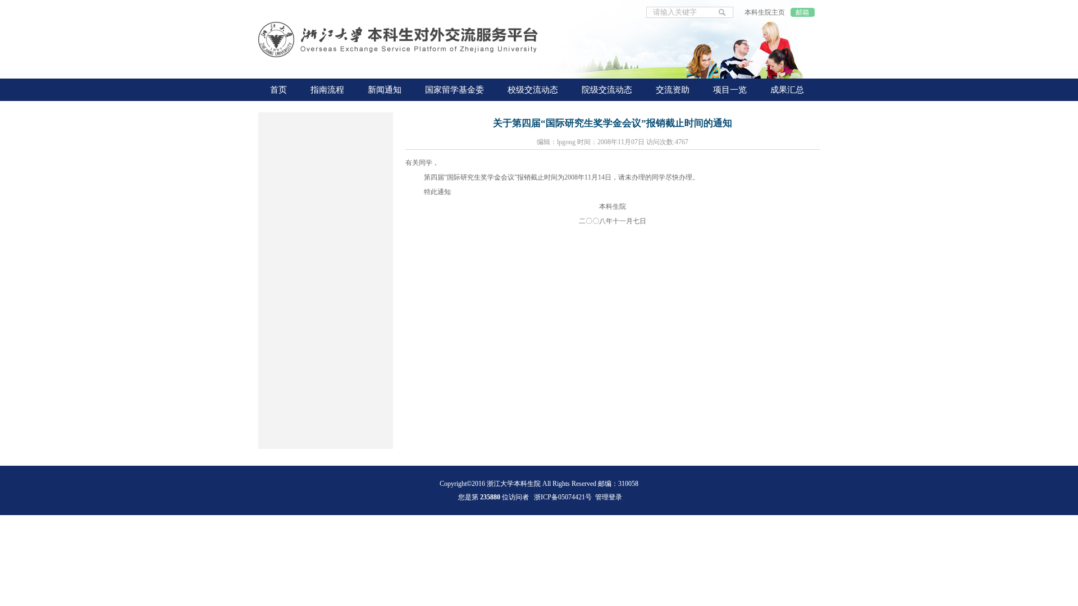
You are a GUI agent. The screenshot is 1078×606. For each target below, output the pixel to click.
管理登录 (608, 497)
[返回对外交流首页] (398, 40)
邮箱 (802, 12)
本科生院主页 (764, 12)
